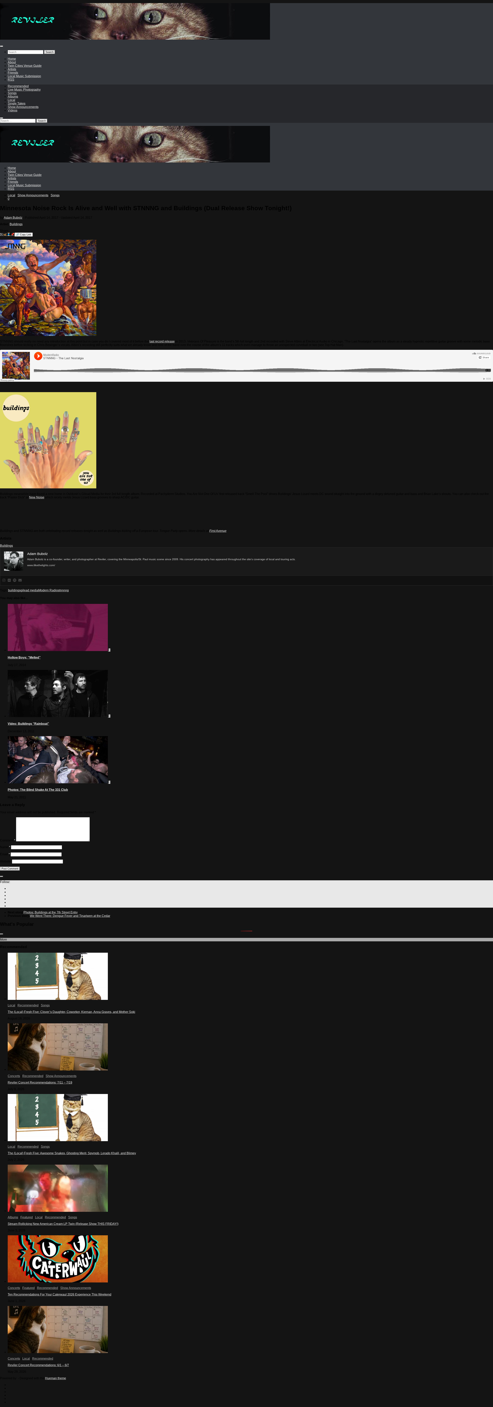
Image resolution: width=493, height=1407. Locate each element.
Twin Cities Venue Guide (25, 65)
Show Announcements (23, 107)
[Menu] (1, 46)
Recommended (18, 86)
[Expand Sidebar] (1, 876)
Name (5, 847)
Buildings (16, 224)
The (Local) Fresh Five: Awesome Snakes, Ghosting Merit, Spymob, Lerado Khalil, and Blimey (72, 1153)
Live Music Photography (24, 89)
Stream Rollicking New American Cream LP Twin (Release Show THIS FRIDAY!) (63, 1223)
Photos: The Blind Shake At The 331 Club (38, 789)
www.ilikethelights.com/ (41, 565)
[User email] (20, 580)
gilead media (29, 590)
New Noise (36, 497)
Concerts (14, 1076)
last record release (162, 341)
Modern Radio (48, 590)
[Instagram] (4, 580)
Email (5, 854)
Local (11, 100)
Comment (7, 840)
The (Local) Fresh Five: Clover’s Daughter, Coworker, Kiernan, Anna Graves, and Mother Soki (71, 1012)
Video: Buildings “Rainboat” (28, 723)
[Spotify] (14, 580)
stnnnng (63, 590)
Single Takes (16, 103)
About (12, 62)
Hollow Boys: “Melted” (24, 657)
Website (5, 861)
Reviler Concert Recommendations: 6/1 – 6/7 (38, 1365)
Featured (26, 1217)
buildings (14, 590)
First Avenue (217, 530)
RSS (11, 79)
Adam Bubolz (13, 217)
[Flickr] (9, 580)
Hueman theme (55, 1378)
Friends (13, 72)
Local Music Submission (24, 76)
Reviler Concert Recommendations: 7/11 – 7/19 (40, 1082)
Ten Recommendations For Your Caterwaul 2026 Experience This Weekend (59, 1294)
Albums (13, 96)
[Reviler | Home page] (135, 38)
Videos (12, 110)
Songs (12, 93)
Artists (12, 69)
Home (12, 58)
